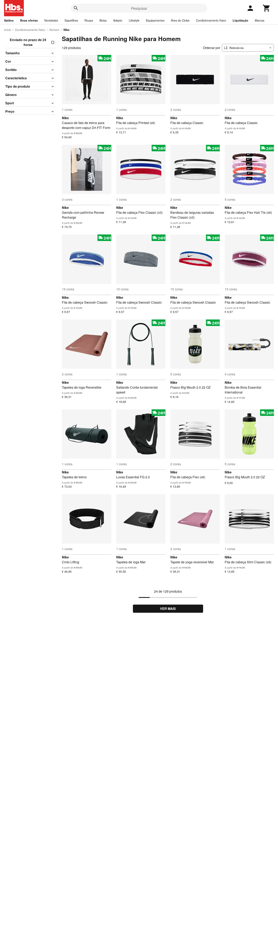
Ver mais (168, 608)
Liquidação (240, 20)
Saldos (9, 20)
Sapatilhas (71, 20)
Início (7, 30)
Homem (54, 30)
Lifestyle (134, 20)
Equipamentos (155, 20)
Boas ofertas (29, 20)
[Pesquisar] (76, 8)
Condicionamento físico (211, 20)
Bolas (103, 20)
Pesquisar (139, 8)
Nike (65, 118)
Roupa (88, 20)
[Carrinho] (267, 8)
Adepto (117, 20)
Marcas (259, 20)
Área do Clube (180, 20)
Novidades (51, 20)
